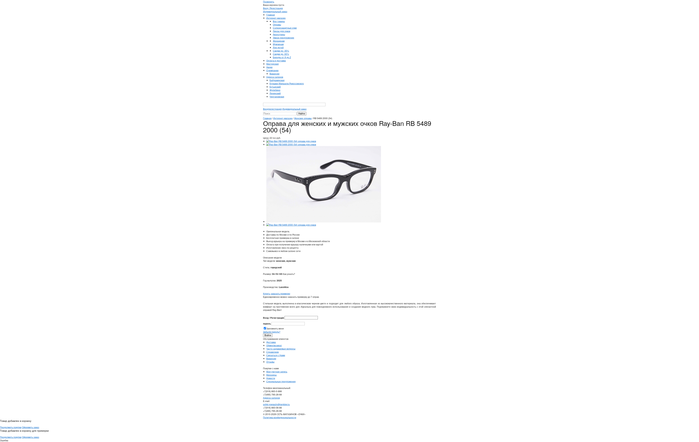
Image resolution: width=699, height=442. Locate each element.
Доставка (271, 342)
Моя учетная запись (276, 371)
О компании (272, 70)
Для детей (278, 47)
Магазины (271, 374)
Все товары (279, 21)
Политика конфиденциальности (279, 417)
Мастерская (272, 63)
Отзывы (270, 361)
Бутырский (275, 86)
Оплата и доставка (276, 60)
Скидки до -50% (281, 53)
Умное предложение (283, 37)
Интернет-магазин (276, 17)
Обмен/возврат (274, 345)
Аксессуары (279, 34)
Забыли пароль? (271, 331)
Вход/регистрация (272, 108)
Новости (270, 378)
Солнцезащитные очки (285, 27)
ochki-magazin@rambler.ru (276, 404)
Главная (270, 14)
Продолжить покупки (10, 427)
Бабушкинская (277, 80)
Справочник (272, 351)
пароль (267, 323)
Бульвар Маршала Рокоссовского (287, 83)
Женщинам (279, 40)
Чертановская (277, 96)
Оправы (277, 24)
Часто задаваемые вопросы (280, 348)
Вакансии (274, 73)
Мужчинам (278, 44)
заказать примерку (280, 293)
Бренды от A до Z (282, 57)
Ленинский (275, 93)
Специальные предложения (281, 381)
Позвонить (268, 1)
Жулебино (275, 89)
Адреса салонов (274, 76)
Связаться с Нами (275, 355)
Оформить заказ (30, 427)
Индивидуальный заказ (275, 11)
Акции (269, 67)
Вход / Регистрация (273, 8)
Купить (266, 293)
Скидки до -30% (281, 50)
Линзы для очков (281, 31)
